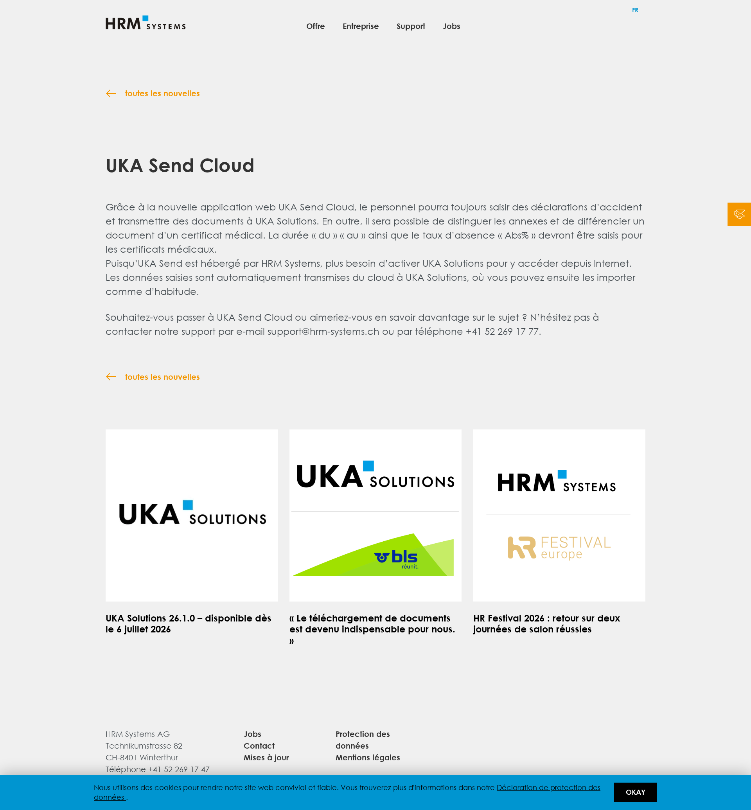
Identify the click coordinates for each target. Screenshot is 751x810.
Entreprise (361, 25)
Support (411, 25)
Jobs (451, 25)
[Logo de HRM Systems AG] (146, 23)
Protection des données (363, 739)
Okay (635, 792)
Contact (259, 745)
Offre (315, 25)
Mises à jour (266, 757)
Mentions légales (368, 757)
